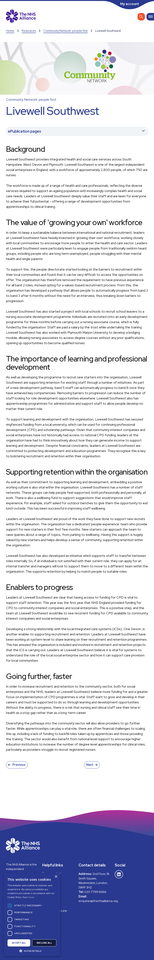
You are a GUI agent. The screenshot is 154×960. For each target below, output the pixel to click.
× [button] (55, 876)
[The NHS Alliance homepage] (21, 16)
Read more (28, 897)
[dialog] (32, 914)
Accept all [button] (19, 942)
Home (10, 31)
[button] (32, 950)
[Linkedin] (119, 874)
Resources (29, 31)
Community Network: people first (65, 31)
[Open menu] (150, 16)
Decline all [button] (44, 942)
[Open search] (141, 16)
